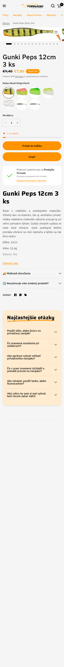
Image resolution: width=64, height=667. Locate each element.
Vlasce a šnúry (34, 15)
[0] (58, 6)
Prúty (6, 15)
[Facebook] (15, 295)
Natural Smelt (21, 104)
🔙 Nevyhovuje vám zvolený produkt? (26, 283)
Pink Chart (21, 92)
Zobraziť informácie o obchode (31, 181)
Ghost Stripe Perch (8, 92)
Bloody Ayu (35, 104)
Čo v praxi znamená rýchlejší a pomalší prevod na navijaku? (25, 370)
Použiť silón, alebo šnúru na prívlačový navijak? (24, 332)
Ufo (35, 92)
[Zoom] (56, 32)
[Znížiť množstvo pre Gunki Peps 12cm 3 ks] (6, 122)
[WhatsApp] (20, 295)
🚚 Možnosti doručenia (16, 273)
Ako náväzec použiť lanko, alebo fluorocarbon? (26, 382)
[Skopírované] (25, 295)
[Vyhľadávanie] (53, 6)
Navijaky (17, 15)
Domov (6, 23)
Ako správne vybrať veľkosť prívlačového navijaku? (24, 357)
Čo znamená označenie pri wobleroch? (23, 345)
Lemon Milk (48, 92)
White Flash (8, 104)
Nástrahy (51, 15)
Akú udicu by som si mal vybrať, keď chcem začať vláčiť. (26, 395)
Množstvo (8, 115)
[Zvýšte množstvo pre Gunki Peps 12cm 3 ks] (17, 122)
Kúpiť (32, 156)
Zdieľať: (7, 295)
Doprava (19, 76)
